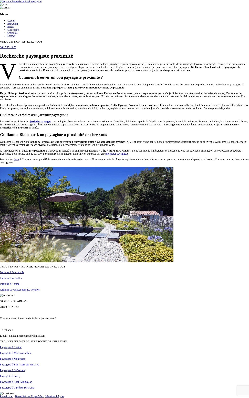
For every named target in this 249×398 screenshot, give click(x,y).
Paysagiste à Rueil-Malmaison (16, 381)
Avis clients (13, 29)
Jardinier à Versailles (11, 278)
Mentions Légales (54, 396)
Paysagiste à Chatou (11, 347)
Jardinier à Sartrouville (12, 272)
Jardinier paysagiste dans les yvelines (19, 289)
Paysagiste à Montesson (12, 358)
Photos (10, 26)
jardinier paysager (40, 121)
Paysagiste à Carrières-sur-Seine (17, 387)
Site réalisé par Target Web (29, 396)
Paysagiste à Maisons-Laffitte (15, 353)
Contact (11, 35)
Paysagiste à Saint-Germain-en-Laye (19, 364)
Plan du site (6, 396)
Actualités (12, 32)
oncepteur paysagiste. (117, 153)
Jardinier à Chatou (9, 283)
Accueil (11, 20)
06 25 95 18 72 (8, 47)
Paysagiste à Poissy (10, 376)
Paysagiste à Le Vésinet (12, 370)
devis (16, 159)
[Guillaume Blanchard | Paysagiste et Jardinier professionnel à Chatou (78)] (21, 1)
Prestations (12, 23)
